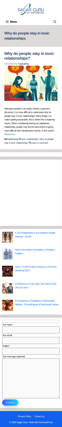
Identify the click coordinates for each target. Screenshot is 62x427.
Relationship (12, 139)
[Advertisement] (31, 193)
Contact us (39, 416)
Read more (9, 134)
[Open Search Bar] (54, 22)
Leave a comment (39, 143)
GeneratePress (45, 422)
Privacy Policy (24, 416)
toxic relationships (29, 139)
